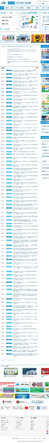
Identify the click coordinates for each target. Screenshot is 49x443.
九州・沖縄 (23, 27)
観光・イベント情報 (4, 427)
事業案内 (32, 422)
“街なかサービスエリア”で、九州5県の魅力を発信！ (22, 326)
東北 (36, 19)
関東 (36, 23)
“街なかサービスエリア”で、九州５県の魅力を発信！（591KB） (25, 316)
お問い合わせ (45, 1)
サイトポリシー (22, 438)
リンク (48, 438)
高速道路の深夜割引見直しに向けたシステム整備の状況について (19, 61)
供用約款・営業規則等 (15, 438)
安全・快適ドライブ (4, 429)
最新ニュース (18, 427)
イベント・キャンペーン (19, 429)
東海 (35, 27)
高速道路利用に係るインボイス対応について (15, 56)
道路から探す (5, 23)
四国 (27, 26)
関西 (31, 27)
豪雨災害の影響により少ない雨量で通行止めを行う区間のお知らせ (19, 46)
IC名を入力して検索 (7, 17)
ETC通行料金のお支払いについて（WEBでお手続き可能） (18, 59)
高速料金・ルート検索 (4, 420)
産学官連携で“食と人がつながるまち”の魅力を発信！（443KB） (25, 127)
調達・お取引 (33, 424)
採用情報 (32, 429)
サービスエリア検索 (19, 420)
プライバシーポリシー (29, 438)
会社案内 (32, 420)
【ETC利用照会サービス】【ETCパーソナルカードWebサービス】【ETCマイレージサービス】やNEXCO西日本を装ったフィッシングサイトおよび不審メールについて (22, 51)
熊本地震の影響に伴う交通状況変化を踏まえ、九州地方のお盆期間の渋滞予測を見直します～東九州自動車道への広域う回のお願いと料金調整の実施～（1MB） (25, 241)
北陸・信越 (27, 19)
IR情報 (32, 427)
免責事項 (44, 438)
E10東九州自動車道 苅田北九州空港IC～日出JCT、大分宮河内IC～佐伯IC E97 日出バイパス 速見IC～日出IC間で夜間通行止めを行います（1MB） (25, 295)
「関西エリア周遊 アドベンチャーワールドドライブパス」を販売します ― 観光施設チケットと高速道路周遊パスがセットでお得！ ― (25, 267)
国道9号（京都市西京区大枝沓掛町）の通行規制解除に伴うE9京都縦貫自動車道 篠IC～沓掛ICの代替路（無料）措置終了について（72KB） (25, 355)
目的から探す (18, 425)
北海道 (37, 16)
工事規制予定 (3, 424)
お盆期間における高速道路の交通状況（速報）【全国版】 (24, 151)
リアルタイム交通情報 (4, 422)
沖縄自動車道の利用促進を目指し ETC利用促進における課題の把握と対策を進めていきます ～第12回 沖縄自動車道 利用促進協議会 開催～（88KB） (25, 290)
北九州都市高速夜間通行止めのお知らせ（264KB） (22, 223)
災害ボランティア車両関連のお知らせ (14, 54)
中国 (23, 19)
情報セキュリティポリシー (38, 438)
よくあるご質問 (38, 1)
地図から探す (5, 20)
